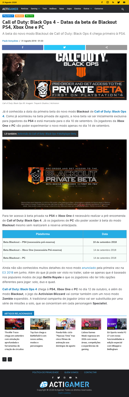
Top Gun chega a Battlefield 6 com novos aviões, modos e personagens (38, 339)
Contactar (90, 372)
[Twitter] (118, 2)
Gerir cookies (64, 393)
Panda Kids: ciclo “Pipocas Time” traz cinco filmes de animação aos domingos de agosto (65, 339)
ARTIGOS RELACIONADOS (18, 313)
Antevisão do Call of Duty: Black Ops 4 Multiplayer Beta (47, 133)
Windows (19, 16)
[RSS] (113, 2)
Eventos (77, 9)
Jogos (69, 9)
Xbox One (29, 16)
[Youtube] (124, 2)
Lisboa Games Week (89, 328)
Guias (61, 9)
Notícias (24, 9)
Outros (86, 9)
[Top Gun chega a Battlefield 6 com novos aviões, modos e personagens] (40, 324)
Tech (44, 9)
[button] (123, 9)
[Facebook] (101, 2)
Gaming (34, 9)
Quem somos (71, 372)
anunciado (89, 267)
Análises (53, 9)
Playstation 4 (8, 16)
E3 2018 (7, 272)
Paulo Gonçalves (10, 41)
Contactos (99, 9)
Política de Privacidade (45, 372)
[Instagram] (107, 2)
